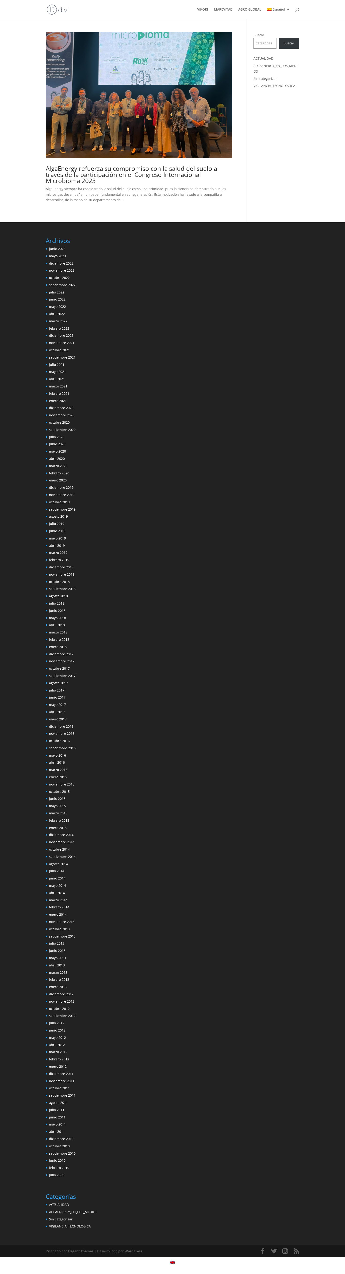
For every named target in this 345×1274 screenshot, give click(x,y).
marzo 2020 (58, 466)
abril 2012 (57, 1045)
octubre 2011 (59, 1088)
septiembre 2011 (62, 1095)
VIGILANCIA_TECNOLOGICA (274, 85)
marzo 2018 (58, 632)
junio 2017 (57, 697)
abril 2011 (57, 1131)
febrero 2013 (59, 979)
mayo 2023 (57, 256)
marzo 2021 (58, 386)
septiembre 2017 (62, 675)
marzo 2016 (58, 769)
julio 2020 (56, 437)
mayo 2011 (57, 1124)
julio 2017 (56, 690)
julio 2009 (56, 1175)
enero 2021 (58, 401)
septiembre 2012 (62, 1015)
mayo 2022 (57, 306)
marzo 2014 (58, 900)
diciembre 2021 (61, 335)
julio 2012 (56, 1023)
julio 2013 (56, 943)
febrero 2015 (59, 820)
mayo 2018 (57, 618)
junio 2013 (57, 950)
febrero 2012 (59, 1059)
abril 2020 (57, 458)
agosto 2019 (58, 516)
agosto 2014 (58, 864)
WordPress (133, 1251)
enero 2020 (58, 480)
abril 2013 (57, 965)
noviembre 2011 (61, 1081)
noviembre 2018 (61, 574)
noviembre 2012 (61, 1001)
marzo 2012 (58, 1052)
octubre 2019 (59, 502)
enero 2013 (58, 987)
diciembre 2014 (61, 834)
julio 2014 (56, 871)
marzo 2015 (58, 813)
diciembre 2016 (61, 726)
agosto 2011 (58, 1102)
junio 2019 (57, 531)
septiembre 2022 (62, 285)
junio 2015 (57, 798)
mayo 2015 (57, 806)
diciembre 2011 (61, 1073)
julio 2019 (56, 523)
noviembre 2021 (61, 342)
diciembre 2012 (61, 994)
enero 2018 (58, 647)
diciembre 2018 (61, 567)
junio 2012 (57, 1030)
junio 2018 (57, 610)
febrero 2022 (59, 328)
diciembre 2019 (61, 487)
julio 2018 (56, 603)
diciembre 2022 (61, 263)
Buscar (258, 35)
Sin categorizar (265, 78)
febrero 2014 (59, 907)
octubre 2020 (59, 422)
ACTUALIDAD (263, 58)
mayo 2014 (57, 885)
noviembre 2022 (61, 270)
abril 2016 (57, 762)
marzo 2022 (58, 321)
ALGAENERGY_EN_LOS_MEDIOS (73, 1212)
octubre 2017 (59, 668)
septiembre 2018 (62, 588)
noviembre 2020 (61, 415)
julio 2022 (56, 292)
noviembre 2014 (61, 842)
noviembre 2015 (61, 784)
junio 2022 (57, 299)
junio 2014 (57, 878)
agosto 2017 (58, 683)
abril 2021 (57, 379)
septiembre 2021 (62, 357)
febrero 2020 (59, 473)
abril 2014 (57, 893)
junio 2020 (57, 444)
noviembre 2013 (61, 921)
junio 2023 (57, 248)
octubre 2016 (59, 741)
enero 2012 (58, 1066)
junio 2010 (57, 1160)
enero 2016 (58, 777)
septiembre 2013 (62, 936)
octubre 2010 (59, 1146)
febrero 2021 (59, 393)
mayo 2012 (57, 1037)
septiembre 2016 (62, 748)
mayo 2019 (57, 538)
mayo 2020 (57, 451)
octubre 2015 (59, 791)
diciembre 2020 (61, 408)
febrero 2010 (59, 1167)
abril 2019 (57, 545)
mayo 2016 (57, 755)
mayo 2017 (57, 704)
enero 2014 (58, 914)
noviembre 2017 (61, 661)
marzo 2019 (58, 552)
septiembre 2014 (62, 856)
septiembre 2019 (62, 509)
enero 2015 (58, 827)
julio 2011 (56, 1110)
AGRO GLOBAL (249, 10)
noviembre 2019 (61, 494)
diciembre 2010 (61, 1139)
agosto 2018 (58, 596)
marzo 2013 (58, 972)
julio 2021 (56, 364)
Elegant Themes (80, 1251)
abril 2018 (57, 625)
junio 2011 (57, 1117)
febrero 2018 (59, 639)
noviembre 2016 (61, 733)
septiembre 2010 (62, 1153)
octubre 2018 (59, 581)
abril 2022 (57, 314)
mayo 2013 (57, 958)
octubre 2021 (59, 350)
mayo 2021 (57, 371)
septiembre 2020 (62, 429)
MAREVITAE (223, 10)
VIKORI (202, 10)
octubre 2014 (59, 849)
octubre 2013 (59, 929)
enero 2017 (58, 719)
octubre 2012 (59, 1008)
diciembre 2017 (61, 654)
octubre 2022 (59, 277)
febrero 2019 (59, 560)
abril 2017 (57, 712)
